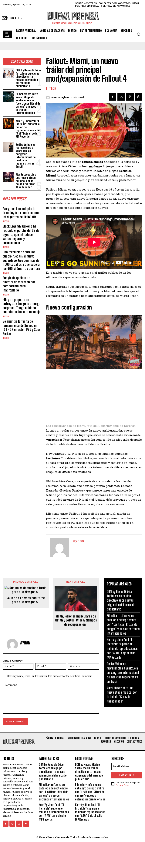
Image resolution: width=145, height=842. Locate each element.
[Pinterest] (130, 97)
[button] (138, 34)
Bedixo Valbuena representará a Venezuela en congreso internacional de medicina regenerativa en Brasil (25, 155)
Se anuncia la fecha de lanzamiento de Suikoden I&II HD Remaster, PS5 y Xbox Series (21, 327)
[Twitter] (121, 97)
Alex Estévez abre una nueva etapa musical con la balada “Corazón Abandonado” (26, 181)
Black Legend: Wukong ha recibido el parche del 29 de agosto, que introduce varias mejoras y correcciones (21, 234)
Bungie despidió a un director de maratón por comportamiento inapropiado (19, 284)
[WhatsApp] (138, 97)
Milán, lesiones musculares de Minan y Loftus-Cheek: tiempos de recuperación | (76, 620)
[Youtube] (26, 823)
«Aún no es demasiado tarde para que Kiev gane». (26, 600)
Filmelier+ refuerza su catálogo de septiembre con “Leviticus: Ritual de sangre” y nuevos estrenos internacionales (28, 103)
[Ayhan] (48, 97)
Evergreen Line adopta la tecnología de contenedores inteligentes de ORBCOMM (21, 213)
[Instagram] (12, 823)
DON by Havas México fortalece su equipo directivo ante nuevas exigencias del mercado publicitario (28, 78)
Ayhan (65, 97)
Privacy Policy (122, 785)
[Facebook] (112, 97)
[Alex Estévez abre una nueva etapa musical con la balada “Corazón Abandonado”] (8, 177)
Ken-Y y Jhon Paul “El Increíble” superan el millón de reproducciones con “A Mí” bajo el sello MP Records (28, 128)
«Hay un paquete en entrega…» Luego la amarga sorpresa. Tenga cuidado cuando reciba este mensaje (21, 306)
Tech (6, 221)
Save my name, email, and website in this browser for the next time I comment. (50, 675)
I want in (125, 775)
